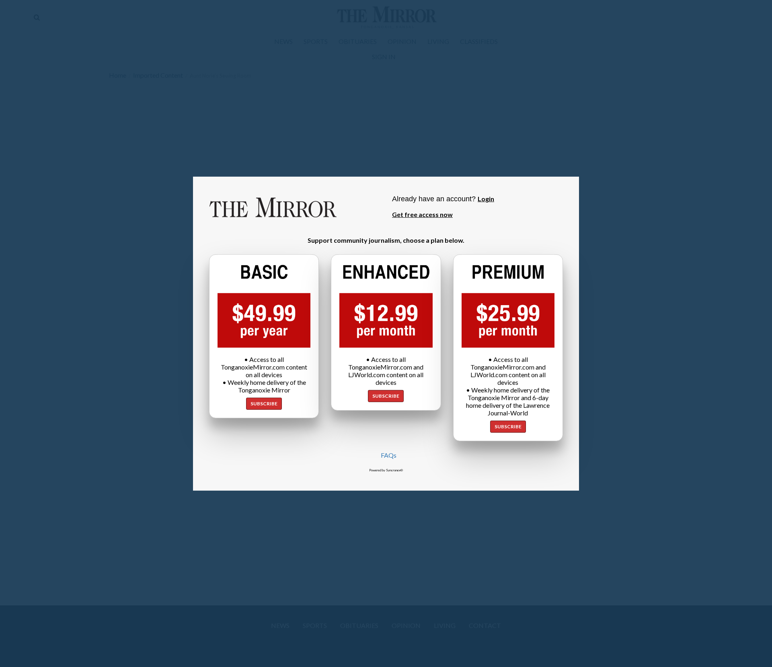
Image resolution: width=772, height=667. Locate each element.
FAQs (388, 455)
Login (486, 198)
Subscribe (263, 404)
